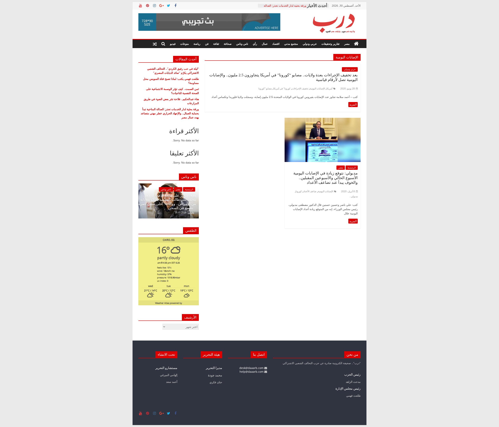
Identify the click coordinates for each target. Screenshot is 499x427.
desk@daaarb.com (251, 368)
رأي (255, 44)
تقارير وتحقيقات (330, 44)
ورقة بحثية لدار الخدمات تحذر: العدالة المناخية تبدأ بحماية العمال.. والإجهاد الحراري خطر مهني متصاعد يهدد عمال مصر (170, 113)
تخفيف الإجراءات (300, 88)
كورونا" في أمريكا (281, 88)
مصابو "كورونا (265, 88)
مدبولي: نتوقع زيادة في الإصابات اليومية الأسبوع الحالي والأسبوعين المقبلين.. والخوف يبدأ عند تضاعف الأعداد (325, 178)
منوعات (184, 44)
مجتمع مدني (291, 44)
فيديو (173, 44)
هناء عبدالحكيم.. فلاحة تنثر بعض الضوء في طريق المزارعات (284, 6)
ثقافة (216, 44)
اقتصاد (276, 44)
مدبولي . (354, 196)
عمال (265, 44)
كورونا (299, 191)
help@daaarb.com (252, 371)
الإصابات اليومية (317, 88)
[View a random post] (154, 44)
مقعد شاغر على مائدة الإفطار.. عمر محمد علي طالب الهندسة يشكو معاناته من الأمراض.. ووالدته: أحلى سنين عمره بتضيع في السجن (167, 202)
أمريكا (329, 88)
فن (207, 44)
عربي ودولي (310, 44)
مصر (347, 44)
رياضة (197, 44)
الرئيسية (352, 167)
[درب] (356, 44)
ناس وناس (242, 44)
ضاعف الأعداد (309, 191)
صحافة (228, 44)
